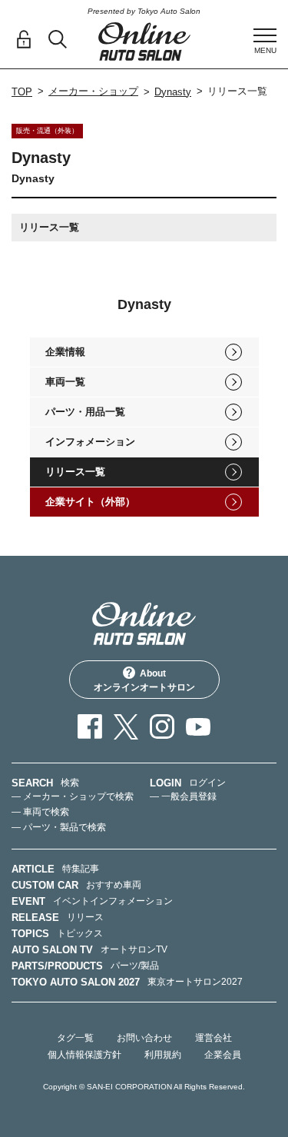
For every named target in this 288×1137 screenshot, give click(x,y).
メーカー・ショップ (93, 91)
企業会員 (222, 1054)
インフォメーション (90, 441)
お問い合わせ (144, 1037)
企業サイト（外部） (90, 501)
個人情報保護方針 (84, 1054)
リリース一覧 (75, 471)
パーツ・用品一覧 (85, 411)
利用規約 (162, 1054)
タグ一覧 (75, 1037)
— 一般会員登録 (183, 796)
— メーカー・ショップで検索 (73, 796)
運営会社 (213, 1037)
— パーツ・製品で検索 (59, 827)
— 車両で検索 (40, 811)
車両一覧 (65, 381)
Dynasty (172, 92)
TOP (22, 92)
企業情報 (65, 351)
